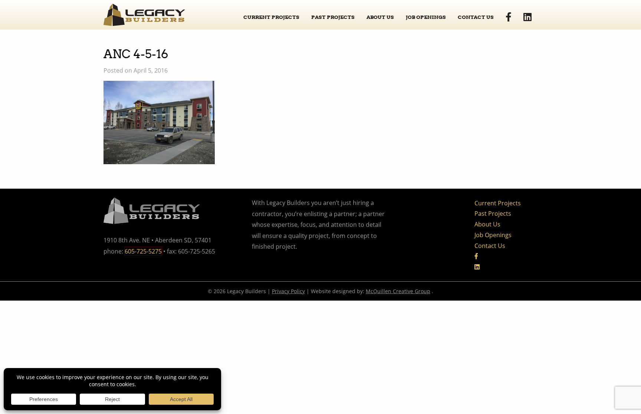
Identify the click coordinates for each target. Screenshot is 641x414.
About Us (380, 17)
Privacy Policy (288, 291)
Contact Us (476, 17)
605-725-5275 (143, 251)
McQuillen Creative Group (398, 291)
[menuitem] (271, 15)
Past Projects (333, 17)
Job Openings (426, 17)
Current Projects (271, 17)
